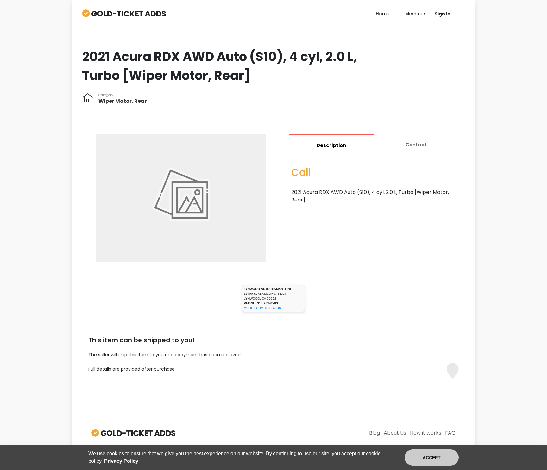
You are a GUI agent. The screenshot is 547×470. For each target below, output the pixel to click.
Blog (374, 432)
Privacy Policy (121, 461)
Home (382, 13)
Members (416, 13)
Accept (432, 457)
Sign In (442, 14)
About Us (395, 432)
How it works (425, 432)
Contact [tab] (416, 144)
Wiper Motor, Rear (122, 101)
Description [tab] (331, 145)
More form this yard (262, 308)
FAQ (450, 432)
